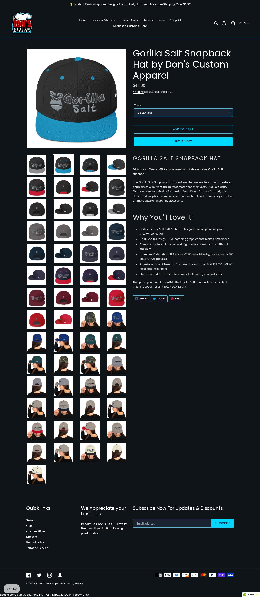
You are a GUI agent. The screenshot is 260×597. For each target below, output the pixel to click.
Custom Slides (35, 531)
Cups (29, 525)
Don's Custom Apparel (48, 583)
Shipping (138, 91)
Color (137, 105)
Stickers (31, 536)
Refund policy (35, 542)
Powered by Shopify (72, 583)
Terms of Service (37, 548)
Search (30, 520)
